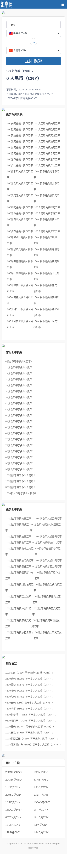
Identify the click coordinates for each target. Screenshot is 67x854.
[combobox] (33, 33)
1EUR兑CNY (12, 824)
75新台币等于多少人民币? (19, 445)
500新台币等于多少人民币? (20, 487)
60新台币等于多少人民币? (19, 427)
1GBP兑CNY (41, 794)
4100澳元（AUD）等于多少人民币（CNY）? (29, 690)
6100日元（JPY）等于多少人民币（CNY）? (29, 702)
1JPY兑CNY (41, 824)
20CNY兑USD (13, 779)
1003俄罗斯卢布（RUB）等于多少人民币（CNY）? (33, 744)
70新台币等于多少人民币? (19, 439)
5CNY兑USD (41, 779)
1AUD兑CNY (41, 817)
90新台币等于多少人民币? (19, 463)
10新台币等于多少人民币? (19, 367)
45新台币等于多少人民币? (19, 409)
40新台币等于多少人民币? (19, 403)
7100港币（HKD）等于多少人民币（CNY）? (29, 708)
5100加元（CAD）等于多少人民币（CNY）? (29, 696)
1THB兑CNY (12, 832)
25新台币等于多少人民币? (19, 385)
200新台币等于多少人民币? (20, 481)
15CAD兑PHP (13, 809)
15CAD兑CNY (42, 802)
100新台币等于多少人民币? (20, 475)
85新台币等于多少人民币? (19, 457)
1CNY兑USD (41, 772)
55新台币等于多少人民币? (19, 421)
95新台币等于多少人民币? (19, 469)
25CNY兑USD (13, 772)
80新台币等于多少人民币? (19, 451)
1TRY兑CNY (41, 809)
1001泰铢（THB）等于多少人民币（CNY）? (29, 732)
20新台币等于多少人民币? (19, 379)
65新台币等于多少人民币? (19, 433)
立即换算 (33, 61)
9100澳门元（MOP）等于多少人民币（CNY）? (30, 720)
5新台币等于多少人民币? (18, 361)
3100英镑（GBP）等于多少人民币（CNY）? (29, 684)
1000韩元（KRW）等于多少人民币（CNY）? (29, 726)
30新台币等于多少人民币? (19, 391)
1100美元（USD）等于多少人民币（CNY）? (29, 672)
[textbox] (34, 33)
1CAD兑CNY (12, 802)
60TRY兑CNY (13, 817)
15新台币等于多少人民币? (19, 373)
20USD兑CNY (13, 794)
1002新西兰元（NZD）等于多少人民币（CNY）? (31, 738)
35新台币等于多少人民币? (19, 397)
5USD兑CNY (41, 787)
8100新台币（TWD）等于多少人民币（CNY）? (30, 714)
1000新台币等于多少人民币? (20, 493)
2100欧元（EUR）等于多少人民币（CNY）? (29, 678)
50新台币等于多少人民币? (19, 415)
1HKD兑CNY (41, 832)
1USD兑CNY (12, 787)
